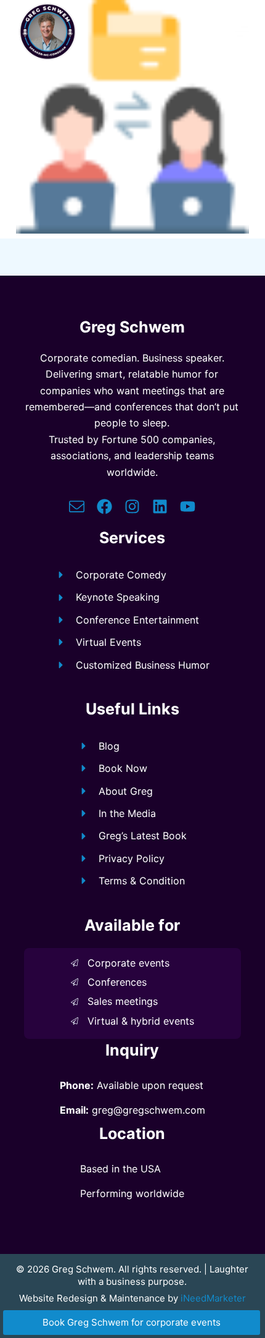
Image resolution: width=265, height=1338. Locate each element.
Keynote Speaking (118, 597)
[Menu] (242, 31)
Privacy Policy (132, 858)
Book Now (123, 768)
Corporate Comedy (121, 575)
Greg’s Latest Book (143, 835)
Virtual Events (108, 642)
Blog (109, 746)
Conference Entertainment (137, 620)
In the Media (127, 813)
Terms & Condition (142, 880)
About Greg (126, 791)
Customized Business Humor (143, 665)
